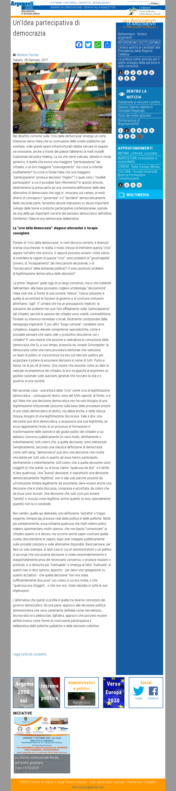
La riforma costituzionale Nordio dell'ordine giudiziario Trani (37, 763)
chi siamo (56, 3)
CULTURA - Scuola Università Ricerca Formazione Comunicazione (137, 175)
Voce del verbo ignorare (134, 115)
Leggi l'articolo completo (29, 654)
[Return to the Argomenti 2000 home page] (26, 12)
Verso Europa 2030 (114, 692)
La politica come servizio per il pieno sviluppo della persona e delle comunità (139, 62)
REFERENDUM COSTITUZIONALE (139, 42)
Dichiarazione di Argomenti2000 (129, 122)
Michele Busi (81, 702)
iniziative (85, 3)
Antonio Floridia (27, 55)
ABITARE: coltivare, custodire (137, 153)
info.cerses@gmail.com (88, 787)
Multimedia (138, 194)
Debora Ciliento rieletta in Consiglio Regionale (135, 109)
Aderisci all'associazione (66, 7)
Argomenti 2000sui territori (23, 696)
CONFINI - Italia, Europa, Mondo (139, 167)
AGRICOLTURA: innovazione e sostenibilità (137, 160)
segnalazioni (101, 3)
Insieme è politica (49, 692)
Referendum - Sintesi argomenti (132, 36)
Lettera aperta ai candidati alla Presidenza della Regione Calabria (139, 50)
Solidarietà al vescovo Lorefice (139, 102)
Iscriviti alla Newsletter (99, 7)
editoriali (71, 3)
